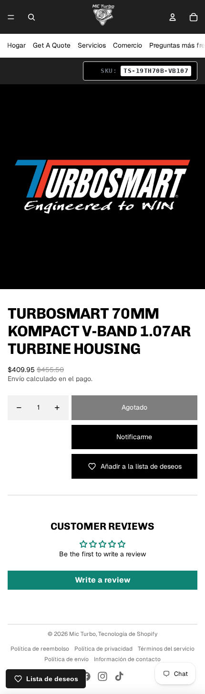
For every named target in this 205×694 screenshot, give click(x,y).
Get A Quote (52, 45)
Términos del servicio (166, 649)
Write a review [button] (103, 580)
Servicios (92, 45)
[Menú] (11, 17)
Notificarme (134, 436)
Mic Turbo (82, 634)
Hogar (16, 45)
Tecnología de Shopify (127, 634)
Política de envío (66, 659)
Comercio (127, 45)
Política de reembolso (39, 649)
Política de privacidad (103, 649)
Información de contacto (127, 659)
